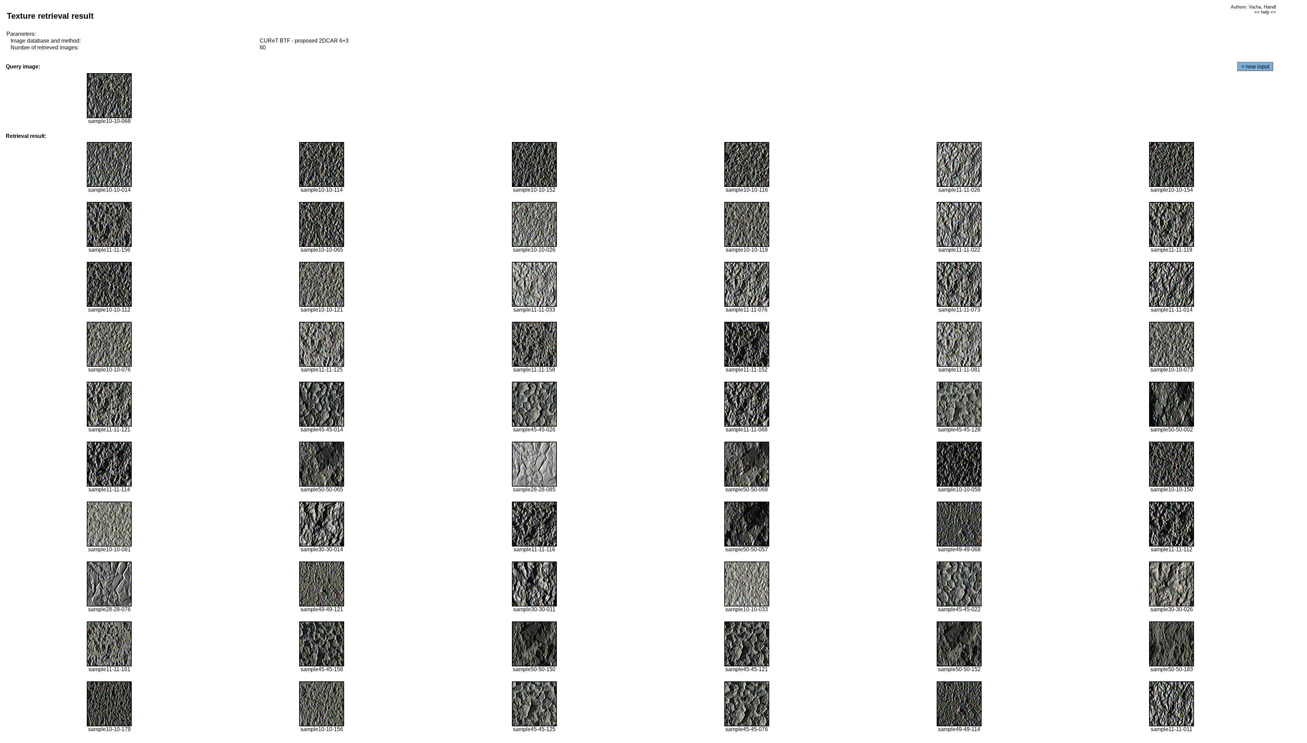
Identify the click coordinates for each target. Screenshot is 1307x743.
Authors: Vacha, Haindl (1253, 7)
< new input (1255, 66)
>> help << (1265, 12)
